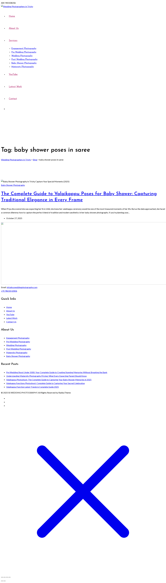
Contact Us (11, 321)
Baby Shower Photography (24, 63)
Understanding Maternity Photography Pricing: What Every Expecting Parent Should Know (46, 376)
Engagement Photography (23, 49)
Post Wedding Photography (24, 59)
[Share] (7, 577)
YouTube (13, 74)
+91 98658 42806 (9, 291)
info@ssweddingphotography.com (22, 287)
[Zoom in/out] (2, 577)
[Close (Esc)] (9, 577)
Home (12, 16)
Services (13, 40)
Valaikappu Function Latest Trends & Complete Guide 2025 (32, 387)
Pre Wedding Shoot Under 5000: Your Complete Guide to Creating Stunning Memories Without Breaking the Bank (56, 372)
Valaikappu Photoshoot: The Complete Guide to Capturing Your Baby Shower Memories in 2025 (48, 379)
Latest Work (15, 87)
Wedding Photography (22, 56)
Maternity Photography (22, 67)
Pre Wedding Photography (23, 52)
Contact (13, 99)
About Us (14, 28)
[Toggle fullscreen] (5, 577)
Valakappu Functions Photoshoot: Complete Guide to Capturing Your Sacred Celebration (45, 383)
